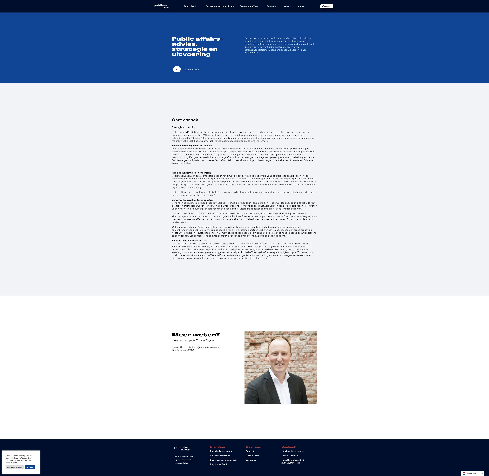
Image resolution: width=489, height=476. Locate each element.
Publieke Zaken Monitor (221, 451)
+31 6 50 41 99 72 (290, 455)
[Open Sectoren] (277, 6)
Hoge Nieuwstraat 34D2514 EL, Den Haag (292, 461)
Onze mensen (252, 455)
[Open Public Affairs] (199, 6)
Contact (250, 451)
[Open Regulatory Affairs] (260, 6)
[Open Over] (290, 6)
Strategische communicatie (223, 459)
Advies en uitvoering (220, 455)
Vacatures (251, 459)
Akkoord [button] (30, 467)
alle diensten (192, 69)
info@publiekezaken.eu (292, 451)
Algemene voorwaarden (183, 460)
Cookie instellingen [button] (14, 467)
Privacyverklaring (181, 463)
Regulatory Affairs (219, 464)
